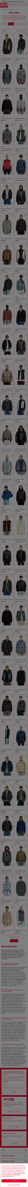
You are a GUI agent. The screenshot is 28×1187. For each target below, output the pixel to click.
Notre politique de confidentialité (11, 1174)
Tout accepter (14, 1180)
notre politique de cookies (8, 1176)
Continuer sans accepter (14, 1184)
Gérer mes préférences (18, 1173)
